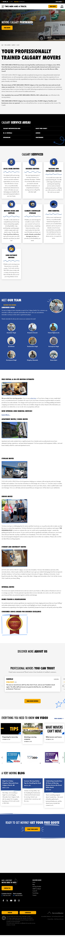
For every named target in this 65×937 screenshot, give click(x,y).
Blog (33, 884)
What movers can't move (54, 737)
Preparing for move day (10, 737)
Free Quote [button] (53, 6)
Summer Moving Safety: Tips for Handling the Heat (32, 782)
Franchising (35, 893)
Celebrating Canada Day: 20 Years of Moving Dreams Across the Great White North (54, 784)
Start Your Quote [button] (32, 829)
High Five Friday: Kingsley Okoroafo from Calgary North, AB (10, 783)
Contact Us (7, 888)
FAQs (33, 882)
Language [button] (28, 912)
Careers (34, 895)
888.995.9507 (19, 895)
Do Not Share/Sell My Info (57, 916)
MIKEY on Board (36, 889)
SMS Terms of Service (58, 919)
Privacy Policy (50, 919)
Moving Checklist (36, 886)
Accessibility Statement (46, 916)
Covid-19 (34, 891)
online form (33, 398)
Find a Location (7, 45)
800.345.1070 (7, 895)
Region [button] (10, 912)
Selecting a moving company (30, 738)
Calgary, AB (5, 1)
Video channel (58, 718)
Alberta (13, 45)
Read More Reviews (32, 701)
